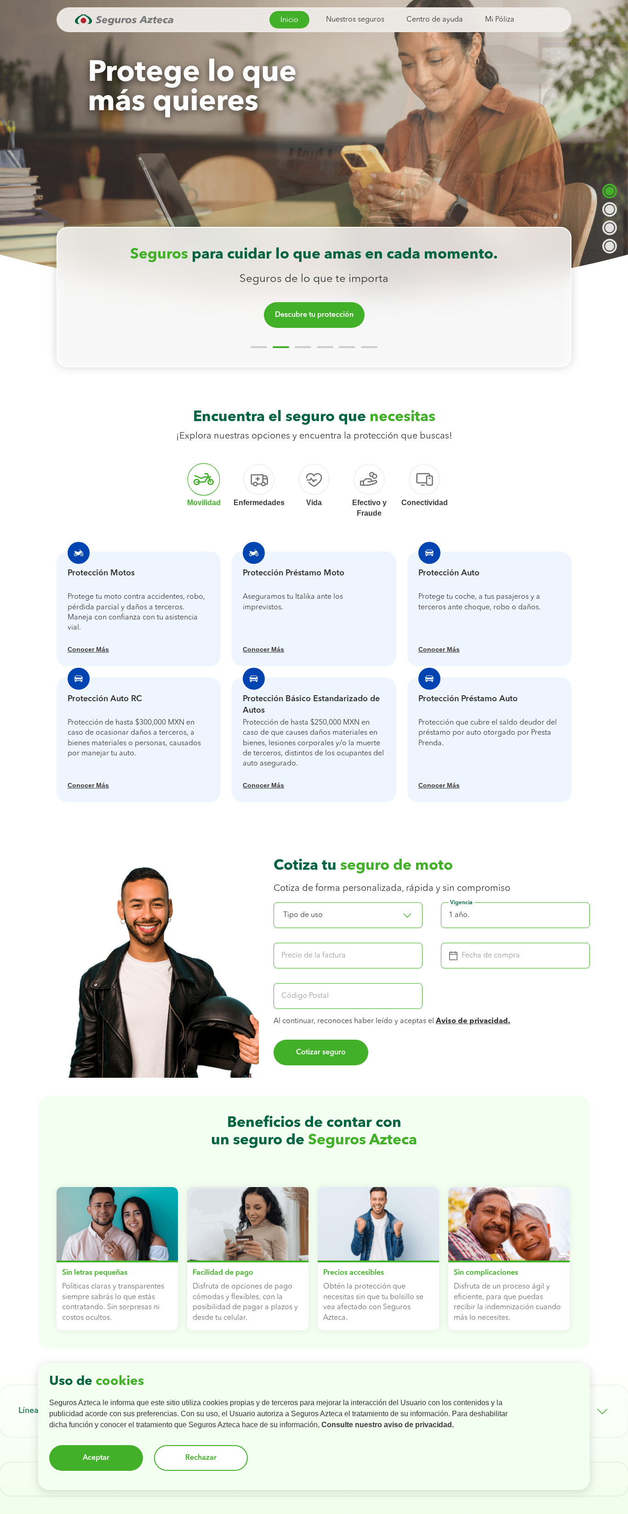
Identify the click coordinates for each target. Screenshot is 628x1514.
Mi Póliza (499, 19)
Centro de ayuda (434, 19)
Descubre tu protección (314, 315)
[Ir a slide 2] (281, 347)
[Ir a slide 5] (347, 347)
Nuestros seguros (355, 19)
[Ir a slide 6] (369, 347)
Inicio (289, 20)
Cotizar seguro (321, 1052)
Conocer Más (88, 649)
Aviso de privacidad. (473, 1021)
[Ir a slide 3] (303, 347)
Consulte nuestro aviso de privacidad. (387, 1425)
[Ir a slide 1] (259, 347)
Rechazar (201, 1458)
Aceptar (96, 1458)
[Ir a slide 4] (325, 347)
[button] (348, 915)
